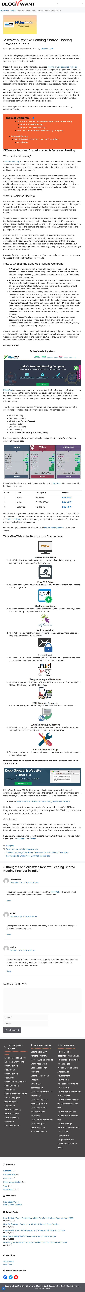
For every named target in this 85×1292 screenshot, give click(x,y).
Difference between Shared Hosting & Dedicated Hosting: (44, 121)
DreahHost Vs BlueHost (15, 1082)
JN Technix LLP (52, 1286)
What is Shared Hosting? (31, 124)
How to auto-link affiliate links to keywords (39, 1112)
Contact (70, 1286)
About (62, 1286)
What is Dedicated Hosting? (33, 127)
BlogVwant (4, 10)
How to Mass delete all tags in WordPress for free (68, 1104)
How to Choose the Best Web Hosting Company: (40, 130)
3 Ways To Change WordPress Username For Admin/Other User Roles (37, 852)
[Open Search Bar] (82, 3)
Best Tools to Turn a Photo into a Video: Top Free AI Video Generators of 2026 (38, 1218)
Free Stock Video (11, 1202)
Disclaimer (46, 1288)
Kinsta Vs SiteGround (14, 1062)
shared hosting (12, 161)
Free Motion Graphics (12, 1205)
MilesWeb (7, 390)
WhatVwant (8, 1261)
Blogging (13, 10)
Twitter (33, 839)
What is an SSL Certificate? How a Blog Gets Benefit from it (43, 801)
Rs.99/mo (57, 483)
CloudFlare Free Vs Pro (15, 1058)
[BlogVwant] (18, 3)
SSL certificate (13, 519)
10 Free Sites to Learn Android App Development (67, 1072)
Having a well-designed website (62, 67)
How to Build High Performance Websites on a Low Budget (29, 1236)
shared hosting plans (53, 528)
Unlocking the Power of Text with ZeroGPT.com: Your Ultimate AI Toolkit (35, 1242)
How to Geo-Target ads (42, 1120)
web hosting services (28, 849)
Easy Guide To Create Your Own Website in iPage (28, 856)
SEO (5, 1186)
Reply (9, 900)
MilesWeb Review (19, 136)
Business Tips (9, 1174)
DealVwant (8, 1264)
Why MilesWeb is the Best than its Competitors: (37, 139)
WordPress (8, 1190)
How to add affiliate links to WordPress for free (67, 1116)
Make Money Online (12, 1182)
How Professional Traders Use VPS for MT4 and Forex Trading (31, 1224)
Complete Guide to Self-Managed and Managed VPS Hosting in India (34, 1230)
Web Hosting (12, 849)
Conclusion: (22, 142)
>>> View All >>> (12, 1126)
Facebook (20, 839)
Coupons (7, 1178)
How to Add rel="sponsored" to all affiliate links (67, 1084)
